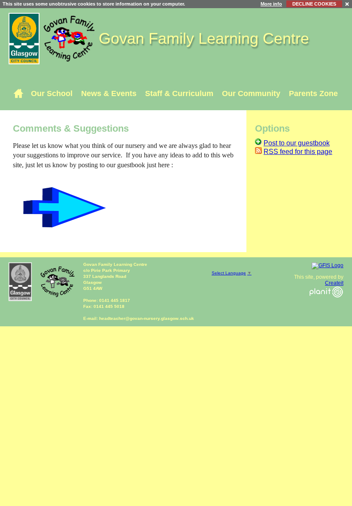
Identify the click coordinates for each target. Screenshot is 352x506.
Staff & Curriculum (179, 93)
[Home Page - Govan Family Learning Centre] (18, 93)
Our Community (251, 93)
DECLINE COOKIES (314, 3)
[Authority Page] (25, 38)
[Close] (347, 3)
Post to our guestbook (297, 143)
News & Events (109, 93)
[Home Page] (70, 38)
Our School (52, 93)
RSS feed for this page (298, 151)
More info (271, 3)
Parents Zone (313, 93)
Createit (334, 283)
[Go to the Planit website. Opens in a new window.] (326, 303)
